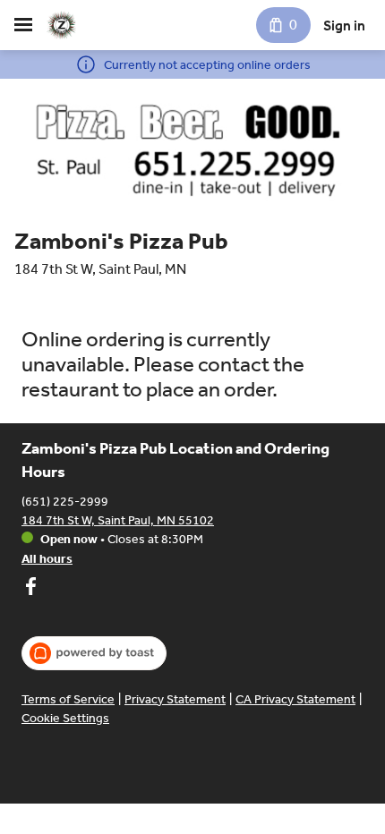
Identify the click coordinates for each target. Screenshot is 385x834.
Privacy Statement (175, 699)
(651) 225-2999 (64, 501)
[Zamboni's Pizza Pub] (61, 25)
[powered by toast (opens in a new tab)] (94, 653)
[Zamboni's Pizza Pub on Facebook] (30, 588)
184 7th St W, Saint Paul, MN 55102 (117, 520)
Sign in (344, 25)
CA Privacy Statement (295, 699)
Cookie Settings (65, 718)
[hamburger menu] (23, 25)
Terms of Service (68, 699)
